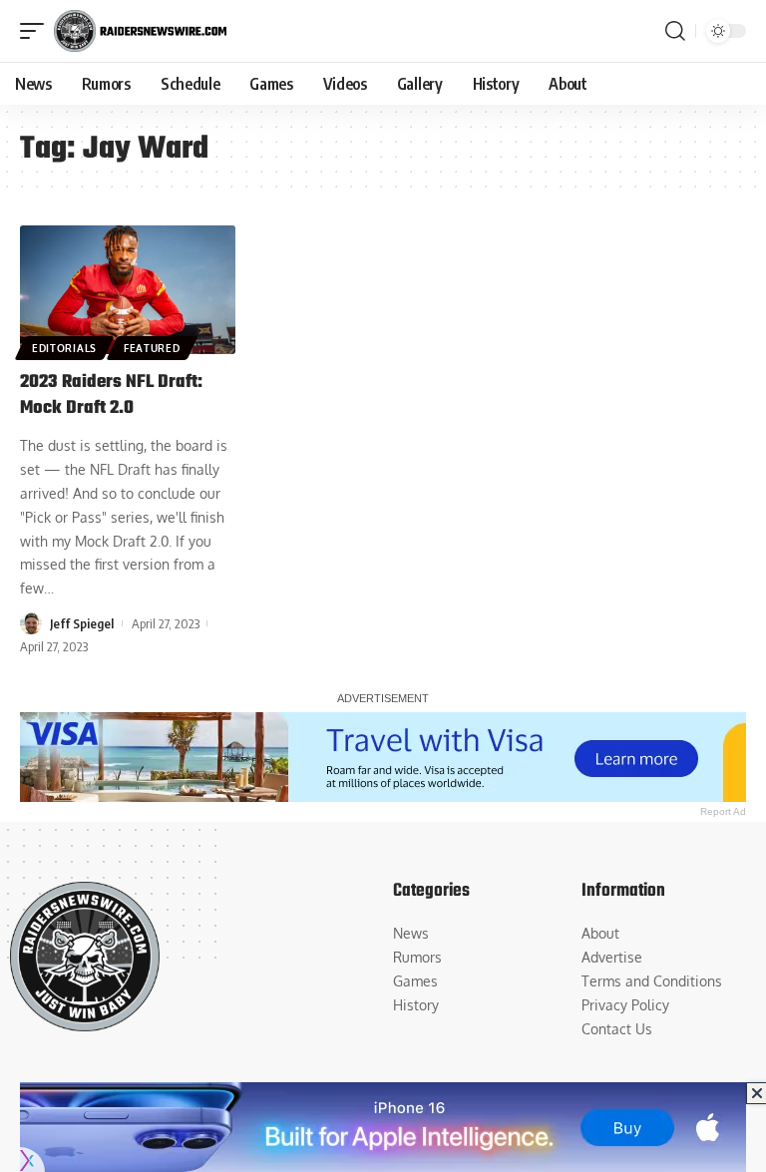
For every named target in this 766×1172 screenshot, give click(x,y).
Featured (152, 348)
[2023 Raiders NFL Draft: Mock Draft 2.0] (127, 290)
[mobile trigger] (37, 31)
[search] (675, 31)
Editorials (64, 348)
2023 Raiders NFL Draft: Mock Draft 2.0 (111, 395)
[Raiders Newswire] (140, 31)
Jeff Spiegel (82, 623)
